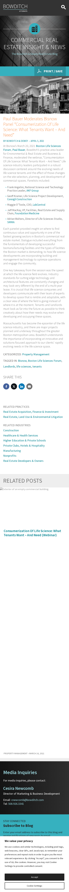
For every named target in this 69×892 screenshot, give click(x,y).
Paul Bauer (18, 150)
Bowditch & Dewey (17, 140)
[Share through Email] (29, 386)
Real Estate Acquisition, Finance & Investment (31, 412)
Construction (11, 430)
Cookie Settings (34, 885)
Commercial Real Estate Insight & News (34, 43)
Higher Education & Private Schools (24, 440)
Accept (34, 877)
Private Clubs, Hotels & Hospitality (24, 445)
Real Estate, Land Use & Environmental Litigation (33, 417)
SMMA (10, 222)
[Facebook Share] (6, 386)
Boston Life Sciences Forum (44, 361)
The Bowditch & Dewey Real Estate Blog (35, 54)
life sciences (24, 366)
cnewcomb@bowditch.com (27, 800)
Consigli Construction (19, 199)
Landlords (9, 366)
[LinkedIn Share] (22, 386)
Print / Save (53, 71)
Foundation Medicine (27, 213)
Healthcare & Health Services (20, 435)
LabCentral (39, 204)
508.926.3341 (16, 804)
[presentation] (59, 481)
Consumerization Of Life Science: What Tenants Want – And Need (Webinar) (32, 533)
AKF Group (32, 190)
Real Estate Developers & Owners (23, 461)
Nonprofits (9, 455)
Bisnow (22, 361)
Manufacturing (12, 450)
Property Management (35, 354)
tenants (37, 366)
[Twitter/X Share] (14, 386)
